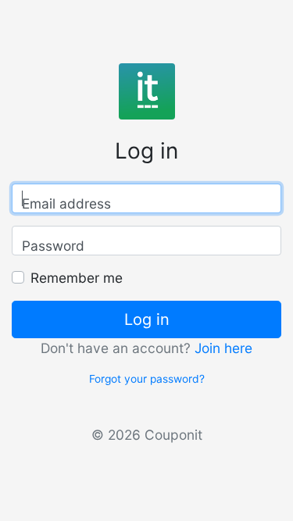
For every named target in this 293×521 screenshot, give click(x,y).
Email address (66, 203)
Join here (223, 348)
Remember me (76, 277)
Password (53, 245)
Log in (147, 319)
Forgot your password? (147, 379)
